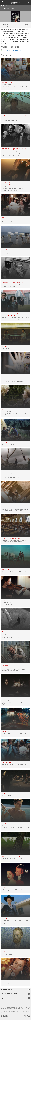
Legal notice (3, 1007)
